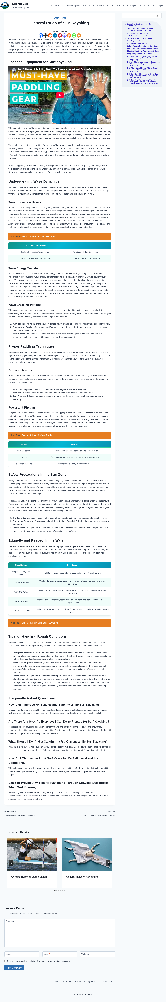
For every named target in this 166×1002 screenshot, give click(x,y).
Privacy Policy (90, 981)
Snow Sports (102, 5)
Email (46, 954)
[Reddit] (50, 35)
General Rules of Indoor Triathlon (19, 814)
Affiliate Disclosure (62, 981)
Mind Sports (132, 5)
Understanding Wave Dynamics (140, 28)
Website (85, 954)
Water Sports (88, 5)
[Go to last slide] (11, 863)
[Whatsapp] (74, 35)
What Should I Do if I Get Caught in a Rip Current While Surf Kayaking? (144, 69)
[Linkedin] (55, 35)
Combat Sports (117, 5)
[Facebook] (41, 35)
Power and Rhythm (139, 43)
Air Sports (144, 5)
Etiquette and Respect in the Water (142, 48)
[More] (79, 35)
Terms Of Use (105, 981)
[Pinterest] (60, 35)
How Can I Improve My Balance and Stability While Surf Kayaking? (144, 58)
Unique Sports (158, 5)
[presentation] (32, 854)
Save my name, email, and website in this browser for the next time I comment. (38, 961)
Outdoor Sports (73, 5)
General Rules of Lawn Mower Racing (98, 814)
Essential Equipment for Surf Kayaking (139, 25)
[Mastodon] (64, 35)
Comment (11, 921)
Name (9, 954)
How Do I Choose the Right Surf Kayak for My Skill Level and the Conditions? (144, 75)
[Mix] (69, 35)
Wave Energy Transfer (140, 33)
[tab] (55, 890)
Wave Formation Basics (141, 31)
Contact (77, 981)
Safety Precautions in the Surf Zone (142, 46)
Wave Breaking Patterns (141, 36)
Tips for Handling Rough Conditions (143, 51)
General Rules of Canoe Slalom (29, 876)
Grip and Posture (138, 41)
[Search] (156, 16)
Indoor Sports (57, 5)
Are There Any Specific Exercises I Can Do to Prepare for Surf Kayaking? (145, 63)
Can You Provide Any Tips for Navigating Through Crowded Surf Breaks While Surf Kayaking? (145, 81)
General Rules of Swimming (82, 876)
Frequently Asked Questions (139, 54)
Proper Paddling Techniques (139, 38)
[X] (45, 35)
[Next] (108, 863)
